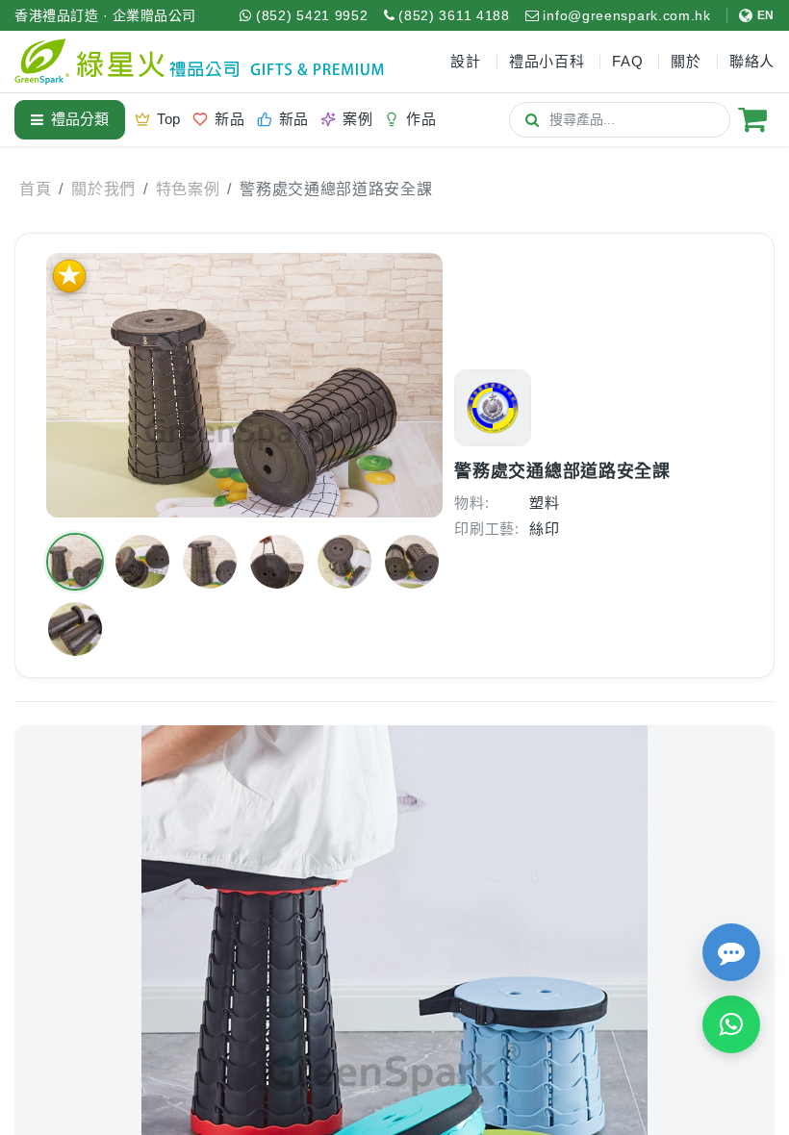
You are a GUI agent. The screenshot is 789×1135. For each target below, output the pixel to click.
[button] (75, 562)
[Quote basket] (752, 119)
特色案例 (188, 189)
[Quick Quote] (731, 952)
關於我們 (103, 189)
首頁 (35, 189)
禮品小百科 (547, 61)
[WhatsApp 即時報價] (731, 1024)
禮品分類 (80, 119)
